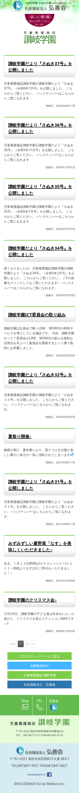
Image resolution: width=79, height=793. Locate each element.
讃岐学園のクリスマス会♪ (32, 600)
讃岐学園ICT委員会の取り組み (37, 314)
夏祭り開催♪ (19, 436)
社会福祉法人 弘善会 (39, 684)
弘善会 (53, 700)
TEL (39, 700)
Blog (25, 700)
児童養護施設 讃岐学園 (39, 675)
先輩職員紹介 (39, 665)
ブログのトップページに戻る (39, 656)
